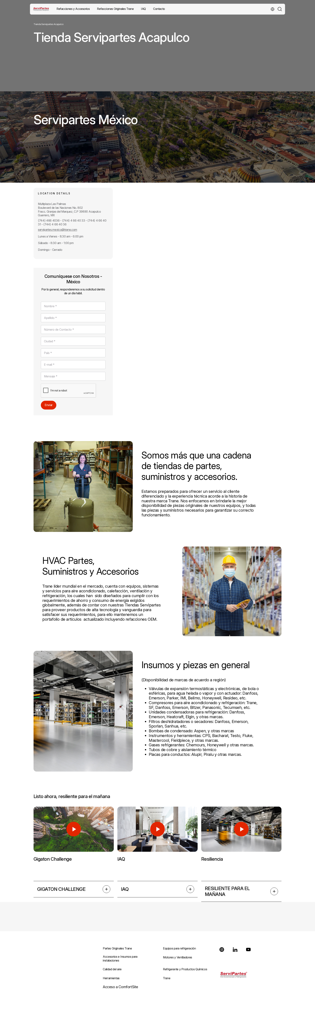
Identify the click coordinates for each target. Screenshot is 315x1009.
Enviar (48, 405)
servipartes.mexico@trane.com (57, 229)
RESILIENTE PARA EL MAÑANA (227, 891)
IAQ (125, 889)
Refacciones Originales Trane (115, 9)
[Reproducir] (74, 829)
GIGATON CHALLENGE (61, 889)
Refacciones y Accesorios (73, 9)
